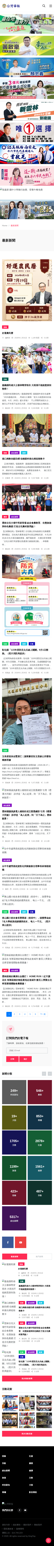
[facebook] (8, 1242)
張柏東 (7, 783)
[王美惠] (27, 24)
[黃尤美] (27, 89)
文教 (32, 644)
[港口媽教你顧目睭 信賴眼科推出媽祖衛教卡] (27, 430)
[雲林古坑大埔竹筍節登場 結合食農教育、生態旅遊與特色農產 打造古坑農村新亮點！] (27, 497)
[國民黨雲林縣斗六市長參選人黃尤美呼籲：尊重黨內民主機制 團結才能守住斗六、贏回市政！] (10, 1403)
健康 (24, 453)
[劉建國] (27, 111)
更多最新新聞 (27, 1379)
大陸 (31, 1485)
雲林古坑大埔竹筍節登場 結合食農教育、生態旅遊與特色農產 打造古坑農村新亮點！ (34, 1331)
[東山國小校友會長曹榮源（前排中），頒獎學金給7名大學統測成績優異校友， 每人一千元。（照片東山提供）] (27, 900)
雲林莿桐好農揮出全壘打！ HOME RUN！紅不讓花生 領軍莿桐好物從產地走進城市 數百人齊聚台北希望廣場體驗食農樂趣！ (27, 980)
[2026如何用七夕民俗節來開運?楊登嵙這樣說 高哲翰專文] (10, 1420)
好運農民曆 (7, 333)
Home (4, 225)
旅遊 (4, 1478)
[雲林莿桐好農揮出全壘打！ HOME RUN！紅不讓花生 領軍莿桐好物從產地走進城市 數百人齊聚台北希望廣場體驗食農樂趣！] (27, 959)
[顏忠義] (27, 67)
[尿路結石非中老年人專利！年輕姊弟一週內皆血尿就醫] (27, 1403)
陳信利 (7, 408)
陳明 (6, 889)
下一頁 (43, 1014)
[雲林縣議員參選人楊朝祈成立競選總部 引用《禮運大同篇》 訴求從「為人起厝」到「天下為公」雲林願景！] (27, 794)
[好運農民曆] (27, 290)
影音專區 (33, 1492)
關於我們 (27, 1525)
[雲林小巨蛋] (27, 209)
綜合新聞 (14, 453)
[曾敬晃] (27, 154)
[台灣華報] (11, 6)
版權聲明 (20, 1529)
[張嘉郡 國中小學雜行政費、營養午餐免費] (27, 190)
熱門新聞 (39, 1257)
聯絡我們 (38, 1525)
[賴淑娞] (27, 176)
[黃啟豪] (27, 45)
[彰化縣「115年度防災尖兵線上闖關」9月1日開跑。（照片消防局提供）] (27, 596)
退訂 (25, 1059)
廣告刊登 (6, 1525)
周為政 (7, 673)
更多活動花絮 (27, 1434)
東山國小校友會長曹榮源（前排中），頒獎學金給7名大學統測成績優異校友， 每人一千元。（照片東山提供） (26, 921)
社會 (5, 644)
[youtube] (20, 1242)
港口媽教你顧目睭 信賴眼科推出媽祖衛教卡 (23, 459)
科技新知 (6, 1485)
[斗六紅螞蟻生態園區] (27, 132)
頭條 (5, 327)
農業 (5, 517)
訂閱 (12, 1059)
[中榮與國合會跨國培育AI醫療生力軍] (44, 1403)
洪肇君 (7, 478)
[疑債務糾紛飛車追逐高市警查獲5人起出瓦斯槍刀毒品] (44, 1420)
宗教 (5, 379)
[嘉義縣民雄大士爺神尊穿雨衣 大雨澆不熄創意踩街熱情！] (27, 358)
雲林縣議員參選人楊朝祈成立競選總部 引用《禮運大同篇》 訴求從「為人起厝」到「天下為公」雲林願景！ (26, 815)
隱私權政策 (8, 1529)
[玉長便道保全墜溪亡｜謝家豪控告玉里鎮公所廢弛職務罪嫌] (27, 711)
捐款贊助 (16, 1525)
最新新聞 (14, 1257)
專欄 (4, 1492)
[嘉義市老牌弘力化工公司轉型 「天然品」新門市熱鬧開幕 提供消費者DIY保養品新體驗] (27, 1420)
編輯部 (7, 338)
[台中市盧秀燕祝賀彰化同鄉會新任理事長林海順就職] (27, 850)
